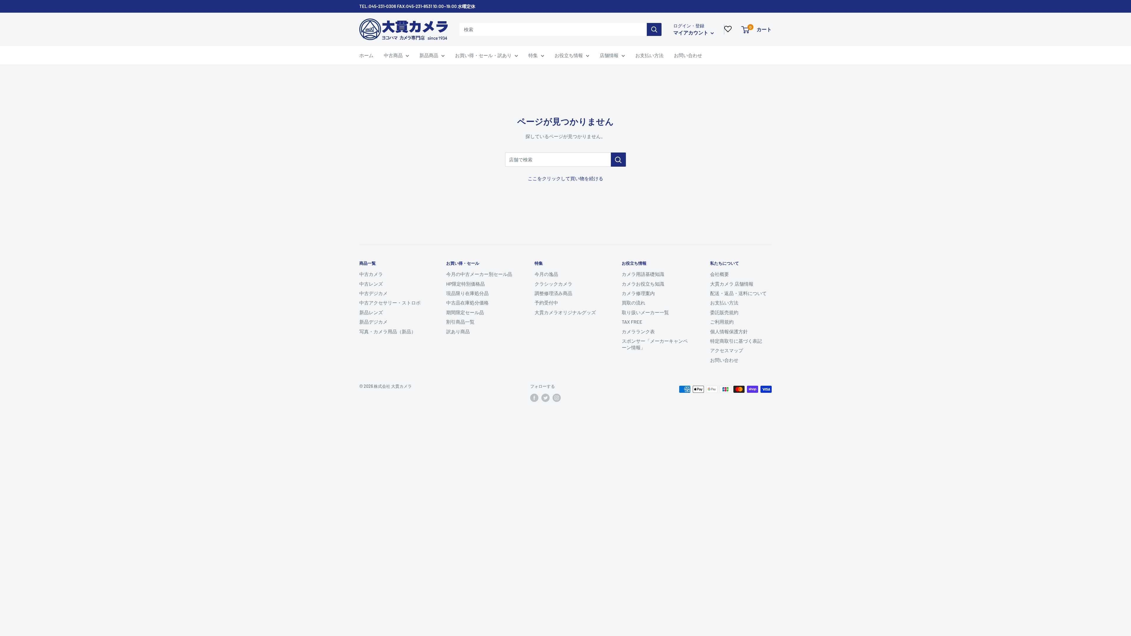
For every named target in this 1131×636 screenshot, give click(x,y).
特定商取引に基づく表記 (736, 341)
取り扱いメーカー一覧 (645, 312)
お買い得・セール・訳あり (483, 55)
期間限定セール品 (465, 312)
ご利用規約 (722, 321)
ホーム (366, 55)
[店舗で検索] (618, 160)
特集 (533, 55)
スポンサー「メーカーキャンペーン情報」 (655, 344)
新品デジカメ (373, 321)
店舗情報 (609, 55)
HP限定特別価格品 (465, 283)
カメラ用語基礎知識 (643, 274)
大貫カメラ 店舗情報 (731, 283)
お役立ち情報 (569, 55)
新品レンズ (371, 312)
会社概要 (719, 274)
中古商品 (393, 55)
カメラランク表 (638, 331)
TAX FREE (632, 321)
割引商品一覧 (460, 321)
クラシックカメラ (553, 283)
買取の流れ (633, 302)
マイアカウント (691, 32)
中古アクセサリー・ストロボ (390, 302)
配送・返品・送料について (738, 293)
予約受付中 (546, 302)
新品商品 (428, 55)
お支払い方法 (649, 55)
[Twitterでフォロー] (545, 398)
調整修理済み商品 (553, 293)
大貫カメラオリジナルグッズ (565, 312)
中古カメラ (371, 274)
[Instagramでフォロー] (557, 398)
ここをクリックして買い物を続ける (565, 178)
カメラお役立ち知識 (643, 283)
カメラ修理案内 (638, 293)
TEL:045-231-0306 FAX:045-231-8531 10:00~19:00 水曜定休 (417, 6)
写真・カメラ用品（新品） (387, 331)
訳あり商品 (458, 331)
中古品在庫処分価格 (467, 302)
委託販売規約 (724, 312)
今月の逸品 (546, 274)
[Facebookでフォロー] (534, 398)
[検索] (654, 29)
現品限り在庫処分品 (467, 293)
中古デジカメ (373, 293)
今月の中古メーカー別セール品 (479, 274)
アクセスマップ (726, 350)
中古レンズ (371, 283)
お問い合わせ (688, 55)
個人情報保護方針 (729, 331)
